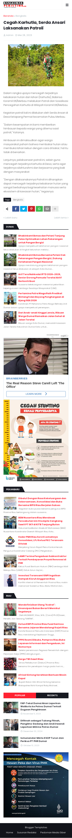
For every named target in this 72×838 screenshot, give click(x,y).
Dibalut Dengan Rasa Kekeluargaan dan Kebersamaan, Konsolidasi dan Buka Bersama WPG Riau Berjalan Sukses (42, 502)
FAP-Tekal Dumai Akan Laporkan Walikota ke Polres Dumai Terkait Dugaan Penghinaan (40, 706)
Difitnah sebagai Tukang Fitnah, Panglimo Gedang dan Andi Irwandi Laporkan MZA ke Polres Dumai (42, 724)
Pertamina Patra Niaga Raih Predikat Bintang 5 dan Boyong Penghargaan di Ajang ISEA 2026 (41, 297)
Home (9, 832)
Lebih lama (60, 217)
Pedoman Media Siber (53, 832)
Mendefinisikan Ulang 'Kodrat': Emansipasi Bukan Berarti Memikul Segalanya (39, 608)
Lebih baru (11, 217)
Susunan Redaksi (26, 832)
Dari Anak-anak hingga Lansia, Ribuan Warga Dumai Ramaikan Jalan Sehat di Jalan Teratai (41, 316)
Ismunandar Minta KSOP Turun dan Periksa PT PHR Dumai (42, 739)
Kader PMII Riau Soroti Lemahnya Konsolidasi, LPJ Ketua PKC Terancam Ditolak (40, 540)
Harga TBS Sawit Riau (30, 659)
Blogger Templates (36, 827)
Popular (20, 695)
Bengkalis (21, 16)
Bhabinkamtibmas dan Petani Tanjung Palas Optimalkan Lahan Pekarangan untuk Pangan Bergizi (41, 239)
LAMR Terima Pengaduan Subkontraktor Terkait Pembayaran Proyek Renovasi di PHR (42, 560)
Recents (52, 695)
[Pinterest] (31, 209)
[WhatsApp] (39, 209)
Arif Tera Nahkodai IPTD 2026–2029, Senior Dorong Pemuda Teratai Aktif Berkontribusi (40, 278)
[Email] (47, 209)
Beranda (8, 16)
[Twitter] (23, 209)
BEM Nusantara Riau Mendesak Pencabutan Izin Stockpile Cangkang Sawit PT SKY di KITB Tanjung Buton (40, 521)
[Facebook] (15, 209)
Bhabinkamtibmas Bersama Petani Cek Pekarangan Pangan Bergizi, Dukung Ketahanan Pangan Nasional (42, 258)
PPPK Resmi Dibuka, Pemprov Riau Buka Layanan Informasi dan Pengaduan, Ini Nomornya (41, 643)
